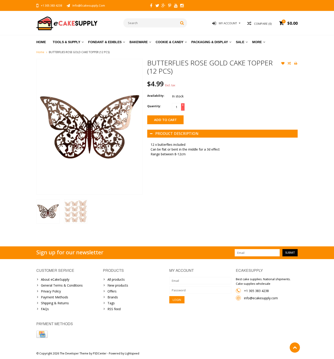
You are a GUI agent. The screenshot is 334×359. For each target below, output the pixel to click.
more (257, 42)
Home (41, 42)
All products (116, 279)
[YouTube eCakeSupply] (175, 6)
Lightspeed (132, 353)
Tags (111, 303)
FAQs (45, 309)
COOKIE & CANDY (169, 42)
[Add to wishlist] (283, 64)
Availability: (156, 96)
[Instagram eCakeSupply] (181, 6)
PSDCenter (100, 353)
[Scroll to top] (295, 347)
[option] (48, 211)
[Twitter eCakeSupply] (157, 6)
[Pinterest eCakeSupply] (169, 6)
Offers (112, 291)
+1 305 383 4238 (256, 291)
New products (117, 285)
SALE (240, 42)
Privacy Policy (51, 291)
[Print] (296, 64)
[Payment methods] (42, 334)
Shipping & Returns (55, 303)
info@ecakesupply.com (261, 298)
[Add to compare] (289, 64)
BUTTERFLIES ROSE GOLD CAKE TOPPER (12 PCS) (79, 52)
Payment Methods (54, 297)
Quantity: (154, 106)
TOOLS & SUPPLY (66, 42)
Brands (112, 297)
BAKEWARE (139, 42)
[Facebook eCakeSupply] (151, 6)
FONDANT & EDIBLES (105, 42)
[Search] (182, 22)
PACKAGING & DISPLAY (209, 42)
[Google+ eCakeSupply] (163, 6)
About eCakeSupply (55, 279)
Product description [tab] (176, 133)
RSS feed (114, 309)
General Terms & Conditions (62, 285)
